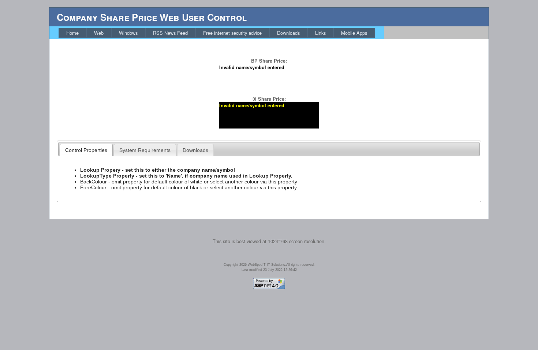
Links (320, 32)
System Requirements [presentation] (145, 150)
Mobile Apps (354, 32)
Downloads (288, 32)
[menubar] (217, 33)
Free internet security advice (232, 32)
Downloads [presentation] (195, 150)
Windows (128, 32)
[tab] (86, 150)
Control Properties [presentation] (86, 150)
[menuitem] (72, 33)
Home (72, 32)
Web (99, 32)
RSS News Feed (170, 32)
